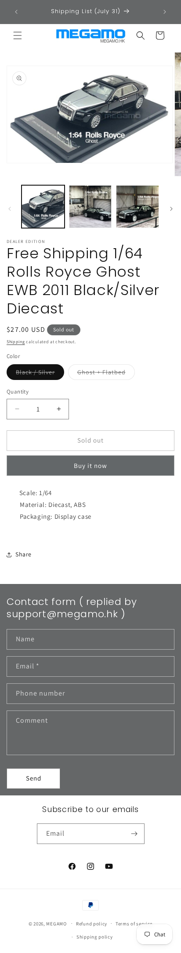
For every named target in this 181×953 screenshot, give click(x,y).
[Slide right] (171, 208)
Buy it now (90, 465)
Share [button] (23, 554)
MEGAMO (56, 923)
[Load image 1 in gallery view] (43, 206)
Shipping (16, 342)
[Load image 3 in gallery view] (137, 206)
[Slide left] (9, 208)
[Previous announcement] (16, 11)
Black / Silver (40, 374)
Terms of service (134, 924)
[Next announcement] (164, 11)
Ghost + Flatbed (106, 374)
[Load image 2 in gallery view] (90, 206)
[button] (17, 35)
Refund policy (91, 924)
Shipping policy (94, 937)
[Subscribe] (134, 833)
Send (33, 778)
